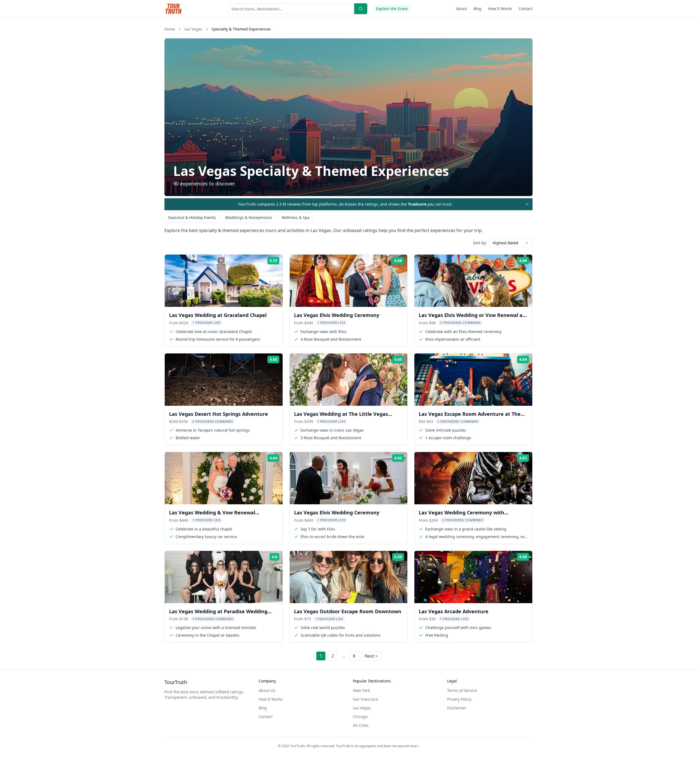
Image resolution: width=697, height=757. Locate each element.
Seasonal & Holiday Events (192, 217)
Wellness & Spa (296, 217)
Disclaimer (456, 707)
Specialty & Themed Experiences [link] (241, 29)
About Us (267, 690)
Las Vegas (193, 29)
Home (169, 29)
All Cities (361, 725)
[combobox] (511, 243)
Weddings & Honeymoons (248, 217)
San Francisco (365, 699)
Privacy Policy (459, 699)
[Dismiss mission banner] (527, 204)
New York (361, 690)
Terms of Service (462, 690)
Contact (526, 8)
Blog (477, 8)
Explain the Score (392, 8)
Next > (371, 656)
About (461, 8)
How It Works (500, 8)
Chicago (360, 716)
